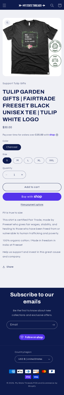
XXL (51, 160)
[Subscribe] (53, 325)
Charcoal (11, 147)
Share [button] (10, 267)
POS (35, 383)
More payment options (32, 205)
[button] (4, 5)
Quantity (7, 168)
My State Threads (24, 383)
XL (39, 160)
